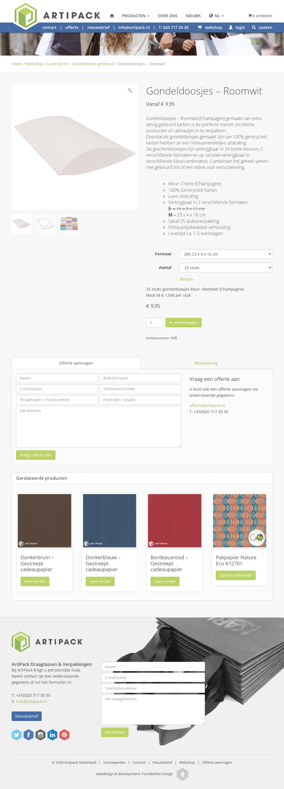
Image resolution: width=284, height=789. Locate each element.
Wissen (186, 279)
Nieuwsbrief (26, 716)
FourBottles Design (134, 774)
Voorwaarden (114, 762)
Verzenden (115, 732)
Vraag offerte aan (36, 455)
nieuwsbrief (98, 27)
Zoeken (265, 27)
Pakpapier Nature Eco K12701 (236, 560)
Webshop (35, 63)
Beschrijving (206, 363)
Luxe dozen (57, 63)
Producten (134, 15)
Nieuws (193, 15)
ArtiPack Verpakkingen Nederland (112, 16)
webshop (213, 27)
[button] (130, 91)
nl (217, 15)
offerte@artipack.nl (207, 405)
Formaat (163, 253)
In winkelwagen (183, 322)
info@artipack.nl (134, 27)
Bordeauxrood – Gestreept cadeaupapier (169, 563)
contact (49, 27)
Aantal (165, 267)
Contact (139, 762)
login (240, 27)
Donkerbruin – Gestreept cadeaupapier (37, 563)
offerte (71, 27)
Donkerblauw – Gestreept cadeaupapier (103, 563)
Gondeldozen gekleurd (93, 63)
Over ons (168, 15)
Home (17, 63)
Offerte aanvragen (76, 363)
